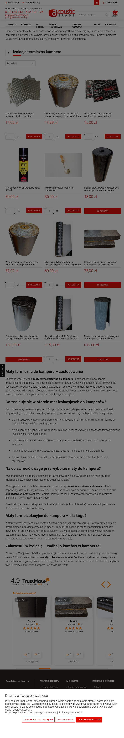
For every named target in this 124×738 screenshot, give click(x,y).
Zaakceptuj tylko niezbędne (38, 719)
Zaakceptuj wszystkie (89, 719)
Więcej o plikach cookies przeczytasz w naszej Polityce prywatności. (44, 712)
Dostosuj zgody (65, 719)
